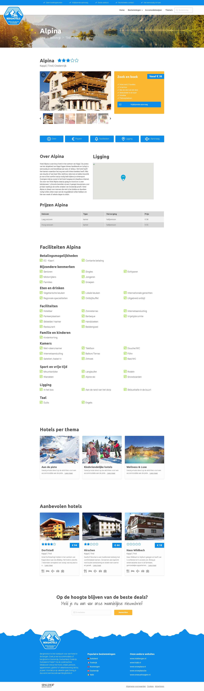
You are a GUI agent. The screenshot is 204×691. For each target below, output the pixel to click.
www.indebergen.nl (138, 658)
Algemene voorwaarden (136, 686)
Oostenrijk (94, 671)
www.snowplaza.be (138, 671)
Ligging (129, 138)
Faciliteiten (104, 138)
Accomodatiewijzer (153, 10)
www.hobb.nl (135, 662)
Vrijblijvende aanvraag (139, 105)
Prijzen (78, 138)
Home (122, 10)
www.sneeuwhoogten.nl (140, 675)
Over (54, 138)
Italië (92, 675)
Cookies (150, 686)
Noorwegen (95, 666)
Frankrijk (93, 662)
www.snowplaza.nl (138, 666)
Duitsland (94, 658)
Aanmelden (123, 612)
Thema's (169, 10)
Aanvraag (155, 138)
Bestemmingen (134, 10)
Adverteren (159, 686)
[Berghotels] (14, 10)
